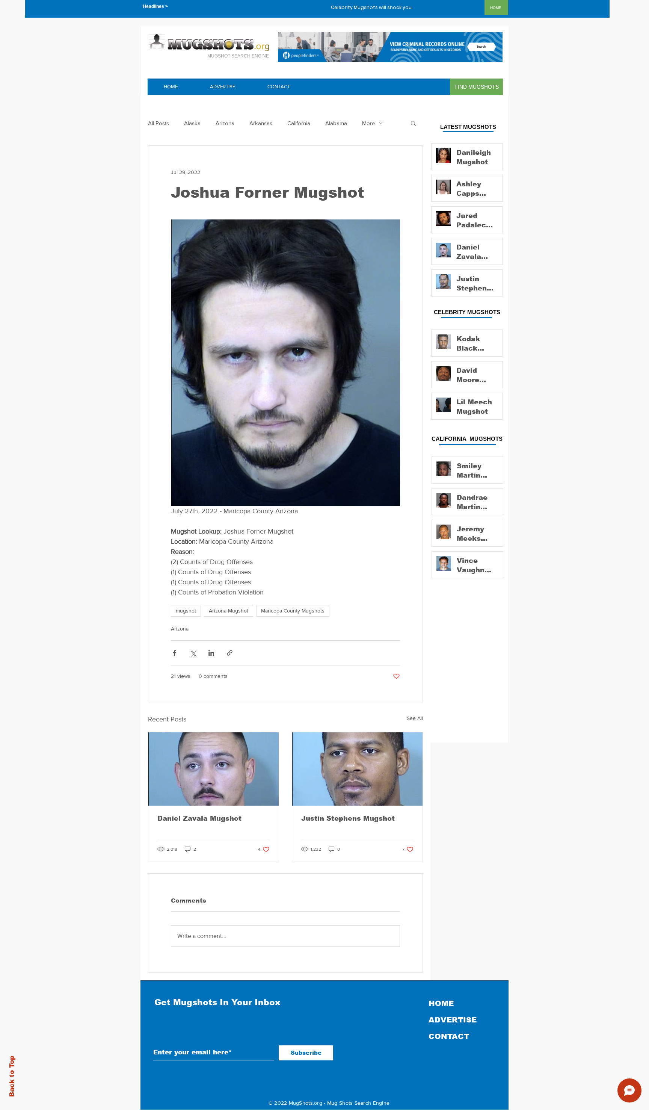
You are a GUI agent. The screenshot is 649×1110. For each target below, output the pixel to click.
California (298, 123)
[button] (413, 123)
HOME (441, 1003)
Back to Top (11, 1076)
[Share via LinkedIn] (211, 652)
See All (415, 718)
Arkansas (260, 123)
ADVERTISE (453, 1020)
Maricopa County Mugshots (292, 611)
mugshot (186, 611)
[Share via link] (229, 652)
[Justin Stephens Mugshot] (357, 769)
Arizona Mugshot (228, 611)
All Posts (158, 123)
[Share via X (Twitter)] (192, 652)
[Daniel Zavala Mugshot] (213, 769)
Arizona (225, 123)
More (368, 123)
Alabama (336, 123)
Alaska (192, 123)
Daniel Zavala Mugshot (199, 818)
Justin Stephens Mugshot (348, 818)
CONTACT (449, 1036)
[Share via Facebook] (174, 652)
